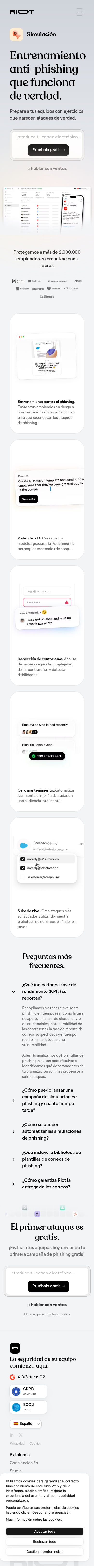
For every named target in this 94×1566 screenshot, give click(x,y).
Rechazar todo (44, 1541)
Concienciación (24, 1463)
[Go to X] (21, 1435)
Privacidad (17, 1444)
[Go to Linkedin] (12, 1435)
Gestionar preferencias (45, 1551)
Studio (16, 1471)
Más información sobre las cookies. (34, 1519)
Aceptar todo (44, 1531)
